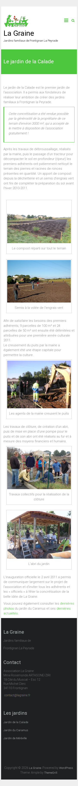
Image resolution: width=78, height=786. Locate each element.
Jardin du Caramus (15, 730)
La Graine (18, 33)
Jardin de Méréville (15, 738)
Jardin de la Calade (15, 722)
